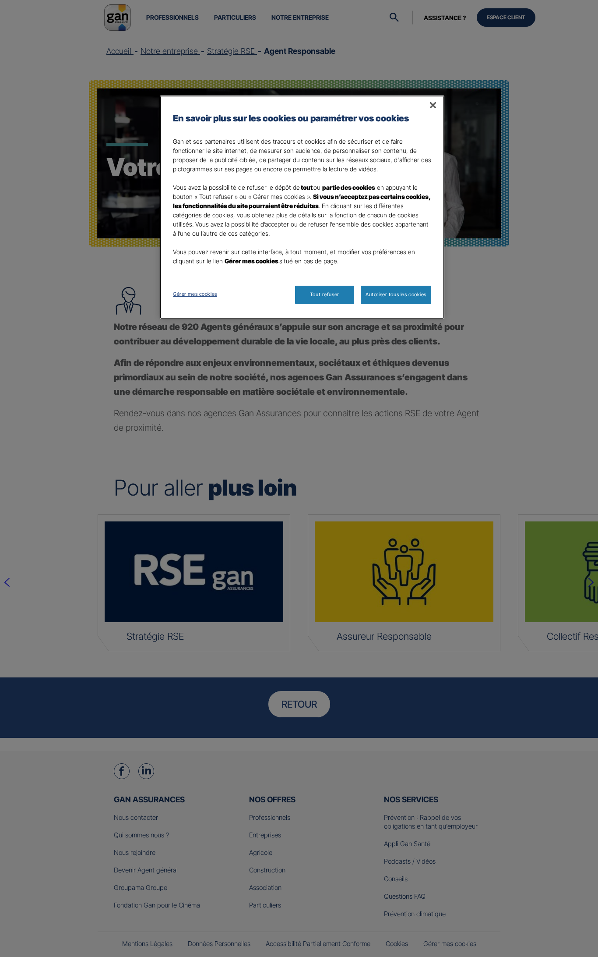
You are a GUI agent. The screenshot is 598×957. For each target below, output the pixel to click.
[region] (302, 207)
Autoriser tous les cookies (396, 294)
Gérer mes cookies (195, 294)
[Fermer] (433, 105)
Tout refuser (324, 294)
